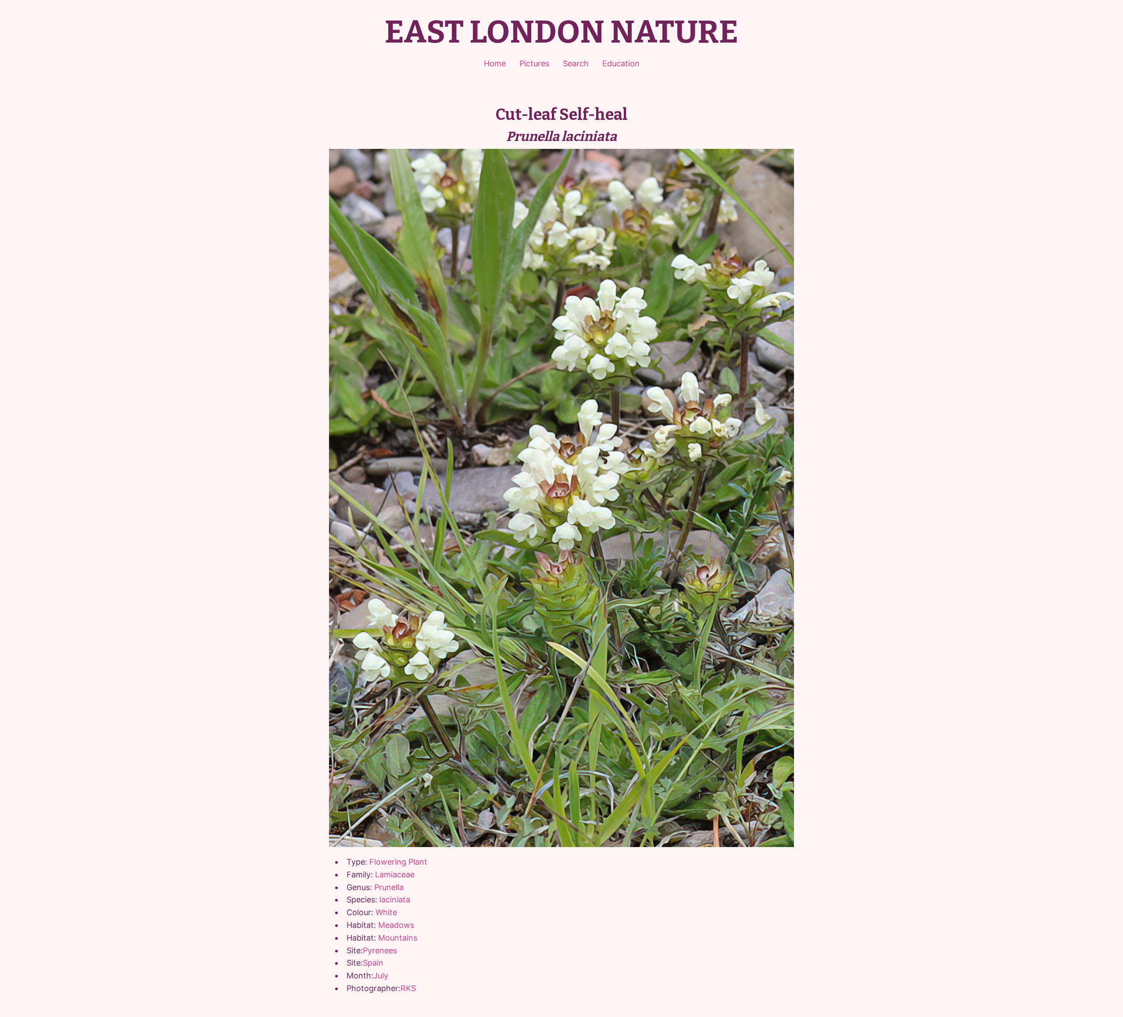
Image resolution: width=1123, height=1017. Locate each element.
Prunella (389, 887)
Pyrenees (380, 950)
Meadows (396, 925)
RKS (408, 988)
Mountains (397, 937)
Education (621, 63)
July (380, 975)
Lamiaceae (395, 874)
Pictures (534, 63)
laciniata (394, 899)
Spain (373, 962)
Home (495, 63)
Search (576, 63)
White (386, 912)
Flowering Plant (398, 861)
